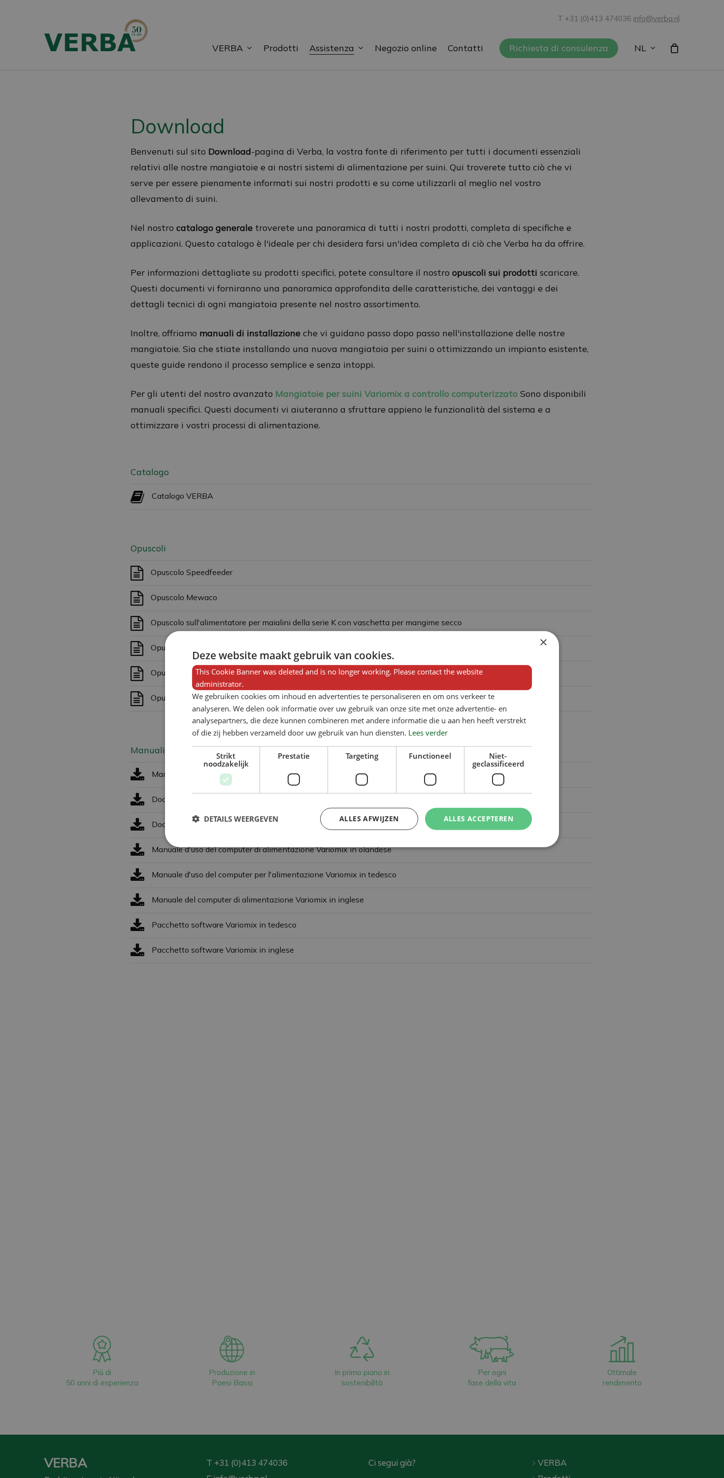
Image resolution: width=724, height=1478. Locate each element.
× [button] (543, 642)
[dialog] (362, 739)
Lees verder (428, 733)
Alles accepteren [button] (478, 818)
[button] (235, 818)
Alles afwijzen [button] (369, 818)
